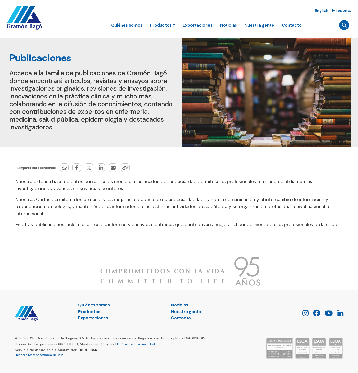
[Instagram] (304, 314)
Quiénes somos (126, 25)
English (321, 10)
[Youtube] (327, 314)
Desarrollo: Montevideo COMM (39, 355)
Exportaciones (198, 25)
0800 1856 (87, 350)
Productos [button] (161, 25)
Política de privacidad (136, 344)
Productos (89, 311)
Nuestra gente (259, 25)
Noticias (228, 25)
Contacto (292, 25)
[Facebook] (315, 314)
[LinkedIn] (338, 314)
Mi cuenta (341, 10)
